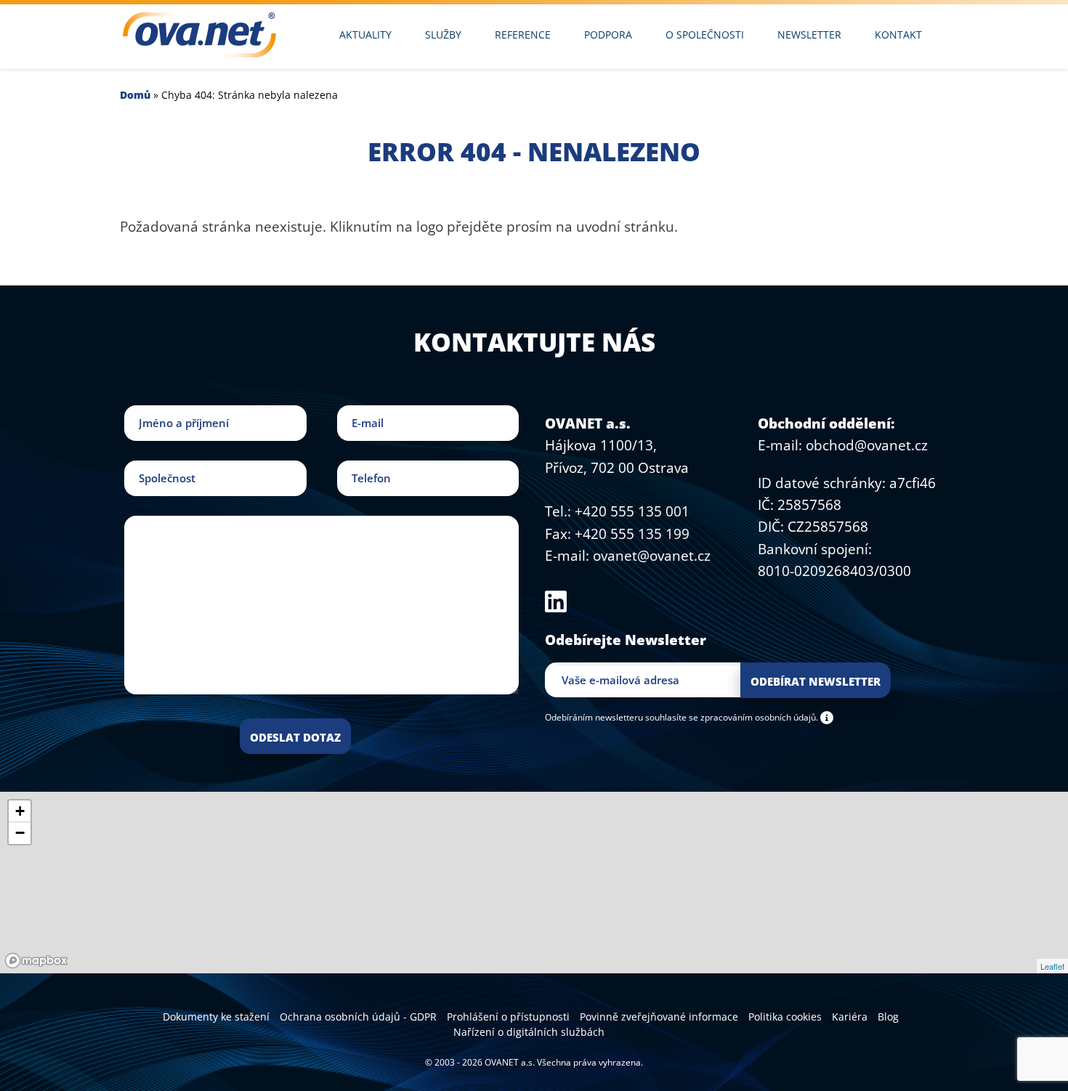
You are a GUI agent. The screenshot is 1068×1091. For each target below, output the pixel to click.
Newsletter (809, 34)
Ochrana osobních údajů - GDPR (358, 1016)
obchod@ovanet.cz (867, 445)
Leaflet (1052, 966)
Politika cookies (785, 1016)
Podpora (608, 34)
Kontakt (898, 34)
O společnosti (705, 34)
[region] (534, 882)
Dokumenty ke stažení (216, 1016)
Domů (135, 95)
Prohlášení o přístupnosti (508, 1016)
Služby (443, 34)
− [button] (20, 833)
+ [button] (20, 811)
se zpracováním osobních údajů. (753, 717)
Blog (888, 1016)
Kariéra (849, 1016)
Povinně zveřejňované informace (659, 1016)
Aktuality (365, 34)
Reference (523, 34)
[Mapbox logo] (36, 960)
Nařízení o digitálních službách (528, 1032)
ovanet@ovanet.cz (652, 555)
